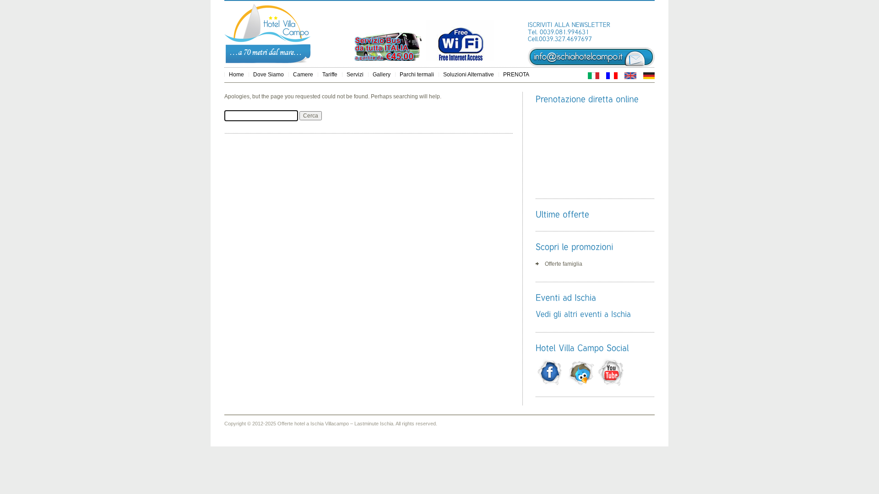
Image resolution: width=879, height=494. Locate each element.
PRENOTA (516, 74)
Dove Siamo (268, 74)
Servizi (355, 74)
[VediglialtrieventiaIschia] (583, 313)
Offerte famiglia (563, 264)
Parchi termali (417, 74)
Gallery (382, 74)
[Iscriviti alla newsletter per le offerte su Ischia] (569, 24)
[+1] (641, 13)
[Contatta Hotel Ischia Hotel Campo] (591, 65)
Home (236, 74)
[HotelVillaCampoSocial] (582, 348)
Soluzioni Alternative (468, 74)
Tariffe (329, 74)
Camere (303, 74)
